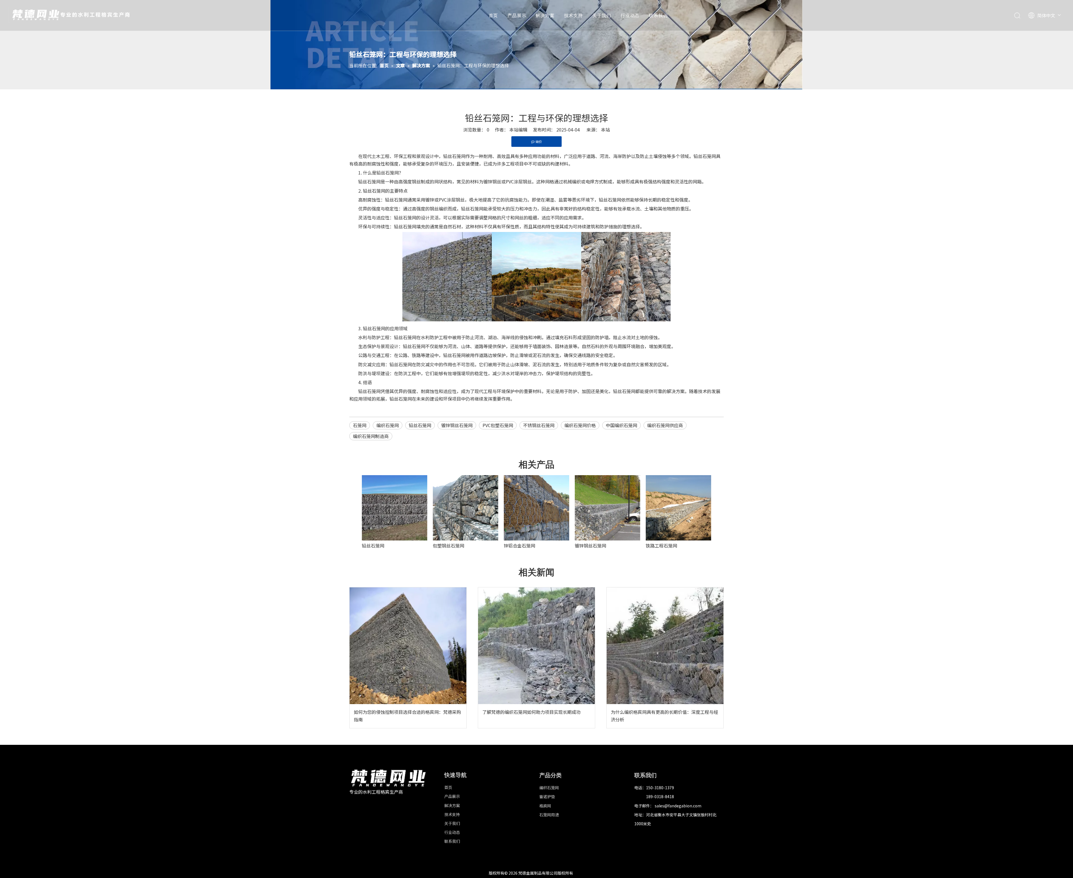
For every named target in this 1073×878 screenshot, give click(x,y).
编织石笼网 (387, 425)
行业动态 (630, 15)
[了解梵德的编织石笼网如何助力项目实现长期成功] (536, 645)
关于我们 (601, 15)
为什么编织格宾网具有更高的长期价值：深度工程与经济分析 (664, 716)
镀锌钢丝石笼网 (457, 425)
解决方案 (545, 15)
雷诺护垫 (547, 796)
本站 (605, 129)
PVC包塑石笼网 (498, 425)
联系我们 (658, 15)
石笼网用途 (549, 814)
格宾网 (545, 805)
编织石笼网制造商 (371, 436)
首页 (493, 15)
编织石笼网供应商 (665, 425)
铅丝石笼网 (420, 425)
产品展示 (516, 15)
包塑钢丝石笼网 (448, 545)
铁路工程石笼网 (661, 545)
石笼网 (359, 425)
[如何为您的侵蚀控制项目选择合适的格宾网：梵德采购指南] (408, 645)
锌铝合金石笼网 (519, 545)
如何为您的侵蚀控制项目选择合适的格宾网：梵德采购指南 (407, 716)
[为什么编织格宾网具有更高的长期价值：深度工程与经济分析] (665, 645)
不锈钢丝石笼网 (538, 425)
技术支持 (573, 15)
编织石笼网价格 (580, 425)
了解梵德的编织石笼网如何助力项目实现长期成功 (531, 712)
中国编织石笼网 (621, 425)
